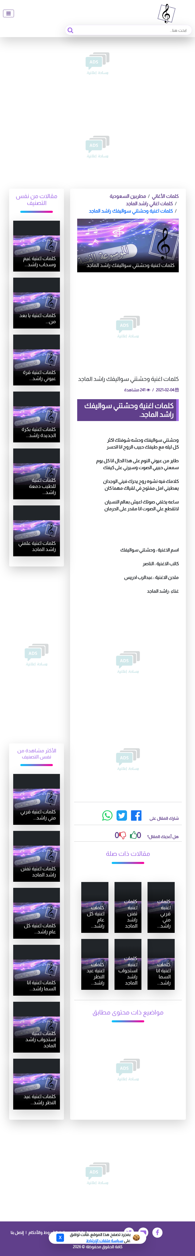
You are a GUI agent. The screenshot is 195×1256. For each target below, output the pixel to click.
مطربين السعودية (128, 196)
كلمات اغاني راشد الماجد (149, 203)
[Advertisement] (97, 63)
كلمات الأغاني (165, 196)
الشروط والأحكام (43, 1232)
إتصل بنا (17, 1232)
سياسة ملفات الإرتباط (104, 1240)
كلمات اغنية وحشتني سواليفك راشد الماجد (131, 211)
